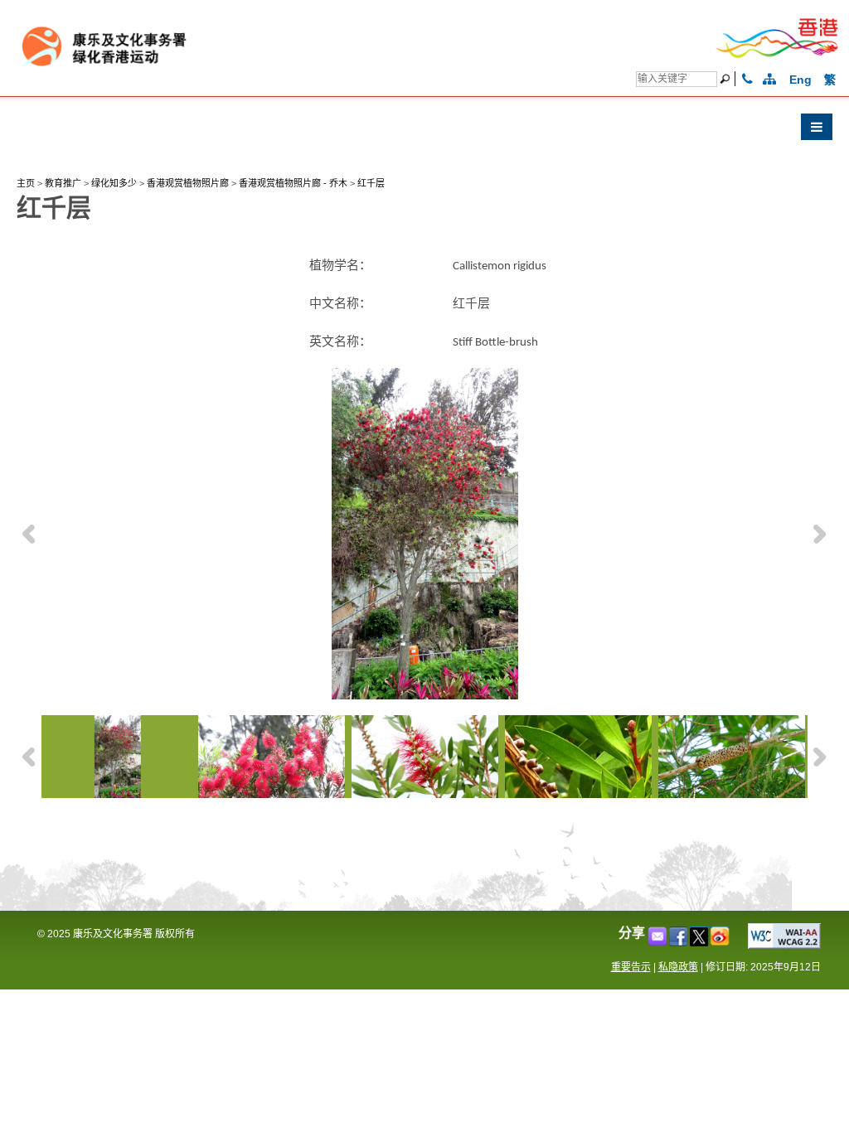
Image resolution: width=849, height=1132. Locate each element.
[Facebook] (679, 942)
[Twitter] (700, 942)
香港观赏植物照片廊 (188, 183)
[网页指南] (769, 79)
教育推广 (63, 183)
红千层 (371, 183)
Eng (800, 79)
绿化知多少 (114, 183)
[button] (424, 131)
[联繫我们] (747, 79)
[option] (424, 533)
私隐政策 (678, 967)
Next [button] (820, 533)
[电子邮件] (658, 942)
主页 (26, 183)
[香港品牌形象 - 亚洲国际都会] (777, 55)
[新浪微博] (721, 942)
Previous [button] (29, 533)
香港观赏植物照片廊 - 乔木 (293, 183)
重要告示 (631, 967)
